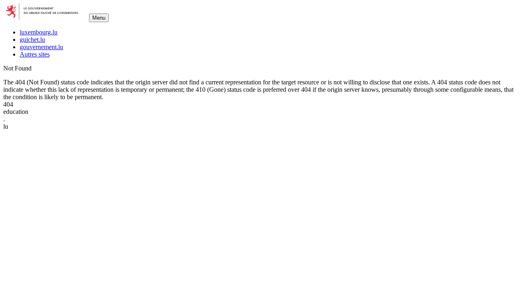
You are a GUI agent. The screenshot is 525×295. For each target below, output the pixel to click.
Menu (98, 18)
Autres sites (35, 54)
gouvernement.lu (41, 46)
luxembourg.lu (38, 32)
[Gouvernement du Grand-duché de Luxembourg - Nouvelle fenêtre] (45, 17)
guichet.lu (32, 39)
